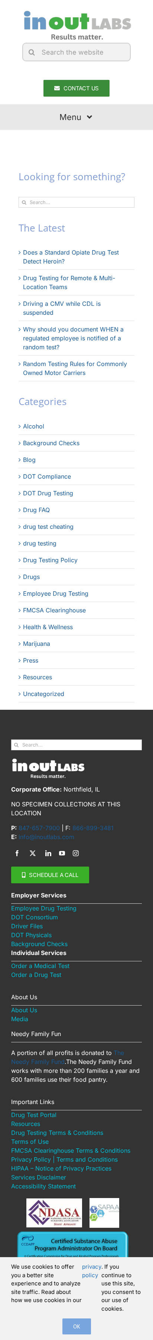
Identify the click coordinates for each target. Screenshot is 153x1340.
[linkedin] (48, 853)
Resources (37, 677)
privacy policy (91, 1271)
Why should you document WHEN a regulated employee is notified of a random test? (73, 338)
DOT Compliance (47, 476)
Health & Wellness (48, 627)
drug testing (39, 543)
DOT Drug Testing (48, 493)
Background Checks (51, 443)
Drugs (31, 576)
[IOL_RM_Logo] (76, 12)
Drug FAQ (36, 510)
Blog (29, 459)
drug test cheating (48, 526)
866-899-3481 (93, 828)
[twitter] (33, 853)
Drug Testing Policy (50, 560)
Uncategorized (43, 693)
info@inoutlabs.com (46, 837)
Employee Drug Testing (55, 593)
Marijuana (36, 643)
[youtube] (62, 853)
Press (30, 660)
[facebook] (17, 853)
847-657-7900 (39, 828)
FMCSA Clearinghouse (54, 610)
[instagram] (76, 853)
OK (76, 1326)
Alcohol (33, 426)
